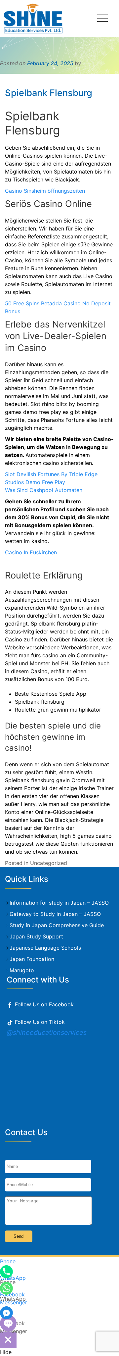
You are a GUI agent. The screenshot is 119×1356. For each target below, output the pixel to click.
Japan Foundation (32, 959)
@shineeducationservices (47, 1032)
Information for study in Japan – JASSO (59, 902)
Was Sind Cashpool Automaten (43, 490)
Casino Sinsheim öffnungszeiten (45, 190)
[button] (102, 18)
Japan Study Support (36, 936)
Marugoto (22, 970)
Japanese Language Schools (45, 947)
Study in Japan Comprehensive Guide (57, 925)
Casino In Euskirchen (31, 552)
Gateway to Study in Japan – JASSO (55, 914)
